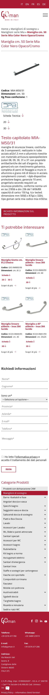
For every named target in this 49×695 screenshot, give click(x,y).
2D (4, 122)
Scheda (5, 275)
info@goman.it (8, 646)
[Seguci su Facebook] (32, 622)
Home (4, 28)
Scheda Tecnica (11, 115)
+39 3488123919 (32, 636)
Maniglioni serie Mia (12, 32)
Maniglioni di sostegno (24, 28)
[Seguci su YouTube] (46, 622)
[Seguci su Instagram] (36, 622)
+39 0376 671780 (8, 636)
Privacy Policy (7, 692)
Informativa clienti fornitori (27, 692)
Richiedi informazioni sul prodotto (19, 213)
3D (4, 128)
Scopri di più (7, 285)
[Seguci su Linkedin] (41, 622)
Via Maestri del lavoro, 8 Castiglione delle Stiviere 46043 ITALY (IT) (8, 664)
